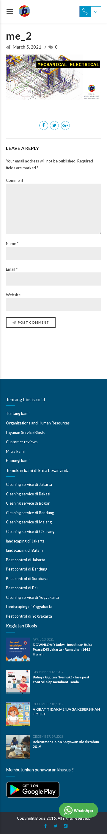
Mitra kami (15, 451)
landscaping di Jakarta (25, 541)
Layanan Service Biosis (25, 432)
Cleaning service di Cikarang (30, 531)
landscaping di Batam (24, 550)
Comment (14, 180)
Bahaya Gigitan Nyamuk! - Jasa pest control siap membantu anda (61, 679)
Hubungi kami (17, 460)
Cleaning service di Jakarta (29, 484)
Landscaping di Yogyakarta (29, 606)
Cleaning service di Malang (29, 522)
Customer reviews (21, 441)
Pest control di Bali (22, 587)
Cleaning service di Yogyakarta (32, 597)
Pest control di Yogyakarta (29, 616)
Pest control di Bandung (26, 569)
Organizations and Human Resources (38, 423)
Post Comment (33, 322)
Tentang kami (17, 413)
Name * (12, 243)
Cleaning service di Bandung (30, 512)
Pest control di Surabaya (27, 578)
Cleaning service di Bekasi (28, 494)
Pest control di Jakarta (25, 559)
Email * (12, 269)
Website (13, 294)
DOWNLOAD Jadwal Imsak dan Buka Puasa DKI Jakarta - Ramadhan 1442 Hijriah (62, 649)
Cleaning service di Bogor (28, 503)
